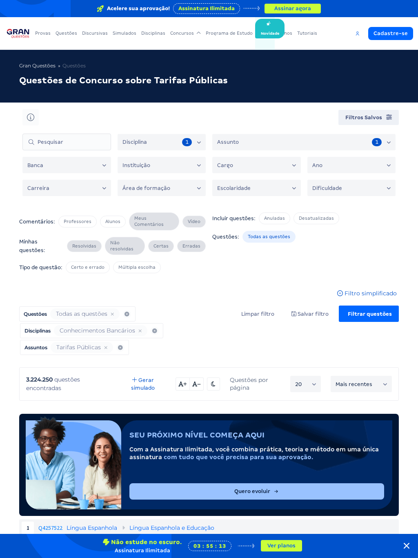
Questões (66, 33)
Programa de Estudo (229, 33)
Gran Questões (37, 65)
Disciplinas (153, 33)
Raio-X (265, 33)
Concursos (182, 33)
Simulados (124, 33)
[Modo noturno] (213, 384)
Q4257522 (50, 527)
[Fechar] (406, 545)
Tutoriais (307, 33)
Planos (284, 33)
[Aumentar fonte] (183, 384)
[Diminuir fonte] (197, 384)
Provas (43, 33)
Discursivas (95, 33)
